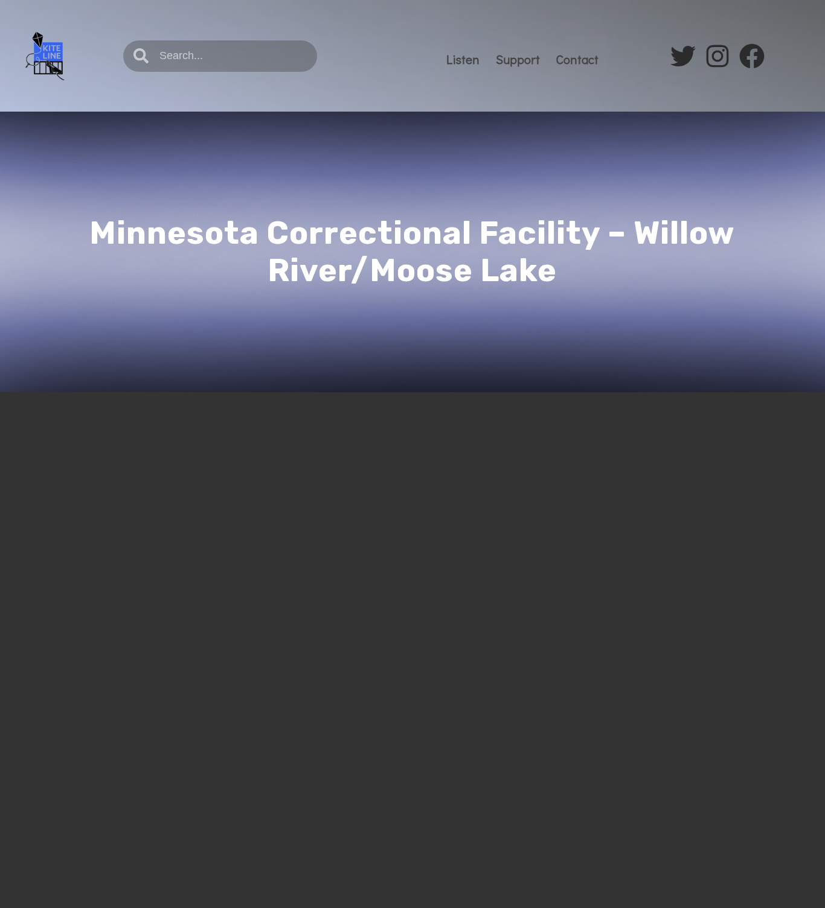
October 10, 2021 (103, 503)
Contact (577, 59)
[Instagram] (717, 56)
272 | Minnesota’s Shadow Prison (194, 477)
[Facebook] (752, 56)
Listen (463, 59)
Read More (91, 675)
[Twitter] (683, 56)
